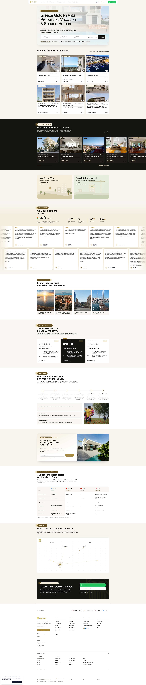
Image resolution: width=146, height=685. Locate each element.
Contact (104, 2)
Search (102, 37)
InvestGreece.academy (87, 625)
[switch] (96, 37)
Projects (56, 625)
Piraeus (83, 41)
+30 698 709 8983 (40, 645)
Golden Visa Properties (61, 2)
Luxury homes (58, 623)
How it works (71, 621)
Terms (84, 679)
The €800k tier (72, 630)
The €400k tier (72, 627)
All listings (57, 621)
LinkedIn (106, 610)
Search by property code (45, 41)
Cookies (98, 679)
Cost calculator (72, 623)
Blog (77, 2)
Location (44, 36)
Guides (69, 2)
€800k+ (38, 664)
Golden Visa (61, 41)
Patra (74, 41)
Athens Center (58, 627)
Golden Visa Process (50, 2)
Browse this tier (42, 360)
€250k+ (38, 660)
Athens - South (58, 658)
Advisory (99, 623)
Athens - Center (72, 658)
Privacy (70, 679)
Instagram (98, 610)
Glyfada (78, 41)
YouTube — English (88, 610)
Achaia (56, 660)
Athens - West (72, 660)
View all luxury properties (103, 165)
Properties (43, 2)
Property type (64, 36)
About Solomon (100, 621)
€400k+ (38, 662)
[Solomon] (33, 2)
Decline (6, 681)
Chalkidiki (88, 41)
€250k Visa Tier (68, 41)
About (73, 2)
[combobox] (67, 37)
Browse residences (42, 408)
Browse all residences (43, 630)
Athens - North (58, 662)
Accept (16, 681)
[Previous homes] (105, 132)
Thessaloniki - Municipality (88, 662)
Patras (56, 634)
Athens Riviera (58, 630)
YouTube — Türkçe (77, 610)
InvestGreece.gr (86, 621)
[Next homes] (108, 132)
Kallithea (70, 664)
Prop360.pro (85, 623)
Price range (77, 36)
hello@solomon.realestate (41, 646)
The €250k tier (72, 625)
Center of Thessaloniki (87, 664)
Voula (84, 658)
